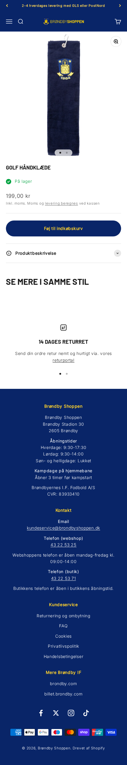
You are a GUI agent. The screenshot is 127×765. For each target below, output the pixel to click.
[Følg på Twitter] (56, 713)
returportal (63, 360)
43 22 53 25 (63, 544)
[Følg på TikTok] (86, 713)
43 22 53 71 (63, 578)
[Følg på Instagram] (71, 713)
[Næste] (120, 6)
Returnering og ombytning (63, 615)
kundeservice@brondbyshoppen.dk (63, 527)
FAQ (63, 625)
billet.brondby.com (63, 693)
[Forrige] (7, 6)
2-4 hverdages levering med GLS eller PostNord (63, 6)
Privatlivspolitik (63, 646)
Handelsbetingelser (64, 656)
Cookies (63, 636)
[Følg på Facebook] (41, 713)
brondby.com (63, 683)
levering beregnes (61, 203)
